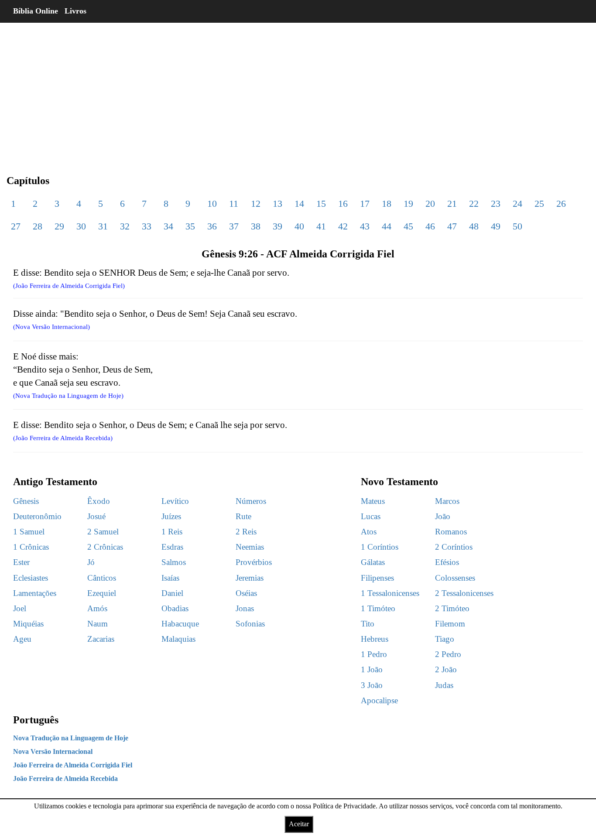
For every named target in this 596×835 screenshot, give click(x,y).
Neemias (250, 546)
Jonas (245, 608)
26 (561, 203)
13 (277, 203)
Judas (444, 685)
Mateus (373, 501)
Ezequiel (101, 593)
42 (343, 226)
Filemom (450, 623)
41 (321, 226)
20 (430, 203)
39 (277, 226)
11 (233, 203)
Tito (367, 623)
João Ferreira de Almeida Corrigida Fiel (72, 765)
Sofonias (250, 623)
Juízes (171, 516)
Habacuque (180, 623)
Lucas (370, 516)
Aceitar (299, 824)
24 (517, 203)
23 (495, 203)
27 (16, 226)
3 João (372, 685)
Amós (97, 608)
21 (452, 203)
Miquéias (28, 623)
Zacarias (100, 638)
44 (386, 226)
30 (81, 226)
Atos (369, 531)
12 (255, 203)
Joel (19, 608)
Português (35, 719)
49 (495, 226)
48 (474, 226)
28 (37, 226)
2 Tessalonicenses (464, 593)
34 (168, 226)
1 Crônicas (31, 546)
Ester (21, 562)
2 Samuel (103, 531)
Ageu (22, 638)
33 (146, 226)
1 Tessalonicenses (390, 593)
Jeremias (250, 577)
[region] (298, 91)
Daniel (172, 593)
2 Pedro (448, 654)
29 (59, 226)
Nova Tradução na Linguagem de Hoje (70, 738)
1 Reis (171, 531)
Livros (75, 11)
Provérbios (254, 562)
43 (365, 226)
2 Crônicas (105, 546)
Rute (243, 516)
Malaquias (178, 638)
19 (408, 203)
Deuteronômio (37, 516)
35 (190, 226)
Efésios (447, 562)
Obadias (174, 608)
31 (103, 226)
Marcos (447, 501)
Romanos (451, 531)
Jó (91, 562)
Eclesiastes (30, 577)
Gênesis (26, 501)
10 (212, 203)
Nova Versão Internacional (52, 751)
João (442, 516)
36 (212, 226)
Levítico (175, 501)
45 (408, 226)
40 (299, 226)
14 (299, 203)
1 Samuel (29, 531)
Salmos (173, 562)
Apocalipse (379, 700)
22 (474, 203)
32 (125, 226)
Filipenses (377, 577)
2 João (446, 669)
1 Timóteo (378, 608)
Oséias (246, 593)
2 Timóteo (452, 608)
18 (386, 203)
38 (255, 226)
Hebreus (374, 638)
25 (539, 203)
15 (321, 203)
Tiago (444, 638)
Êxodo (98, 501)
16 (343, 203)
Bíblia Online (35, 11)
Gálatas (373, 562)
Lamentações (34, 593)
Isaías (170, 577)
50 (517, 226)
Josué (96, 516)
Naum (97, 623)
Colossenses (455, 577)
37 (234, 226)
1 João (372, 669)
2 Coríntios (454, 546)
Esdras (172, 546)
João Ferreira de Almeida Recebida (65, 778)
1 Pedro (374, 654)
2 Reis (246, 531)
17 (365, 203)
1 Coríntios (379, 546)
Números (251, 501)
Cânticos (101, 577)
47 (452, 226)
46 (430, 226)
